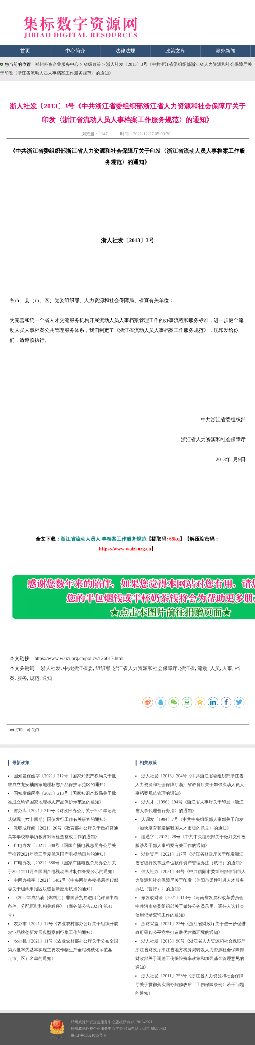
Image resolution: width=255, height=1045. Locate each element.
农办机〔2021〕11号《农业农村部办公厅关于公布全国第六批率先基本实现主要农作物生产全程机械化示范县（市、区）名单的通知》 (63, 950)
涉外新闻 (225, 50)
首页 (25, 50)
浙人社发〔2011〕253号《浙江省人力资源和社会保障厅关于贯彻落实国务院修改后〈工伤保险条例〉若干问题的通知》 (189, 985)
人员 (215, 668)
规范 (34, 678)
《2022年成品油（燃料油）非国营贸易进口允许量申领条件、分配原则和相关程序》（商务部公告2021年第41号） (63, 906)
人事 (227, 668)
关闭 (35, 730)
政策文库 (175, 50)
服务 (22, 678)
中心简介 (75, 50)
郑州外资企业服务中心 (57, 64)
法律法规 (125, 50)
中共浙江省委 (78, 668)
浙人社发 (51, 668)
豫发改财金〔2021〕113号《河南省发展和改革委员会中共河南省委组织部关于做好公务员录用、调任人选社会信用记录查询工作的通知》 (189, 906)
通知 (47, 678)
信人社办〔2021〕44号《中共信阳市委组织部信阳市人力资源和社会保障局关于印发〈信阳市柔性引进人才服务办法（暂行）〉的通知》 (190, 880)
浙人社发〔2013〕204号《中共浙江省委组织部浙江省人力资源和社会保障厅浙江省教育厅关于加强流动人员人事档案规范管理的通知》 (189, 785)
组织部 (102, 668)
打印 (19, 730)
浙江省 (187, 668)
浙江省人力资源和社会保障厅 (145, 668)
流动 (202, 668)
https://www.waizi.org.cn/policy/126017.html (79, 658)
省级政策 (93, 64)
